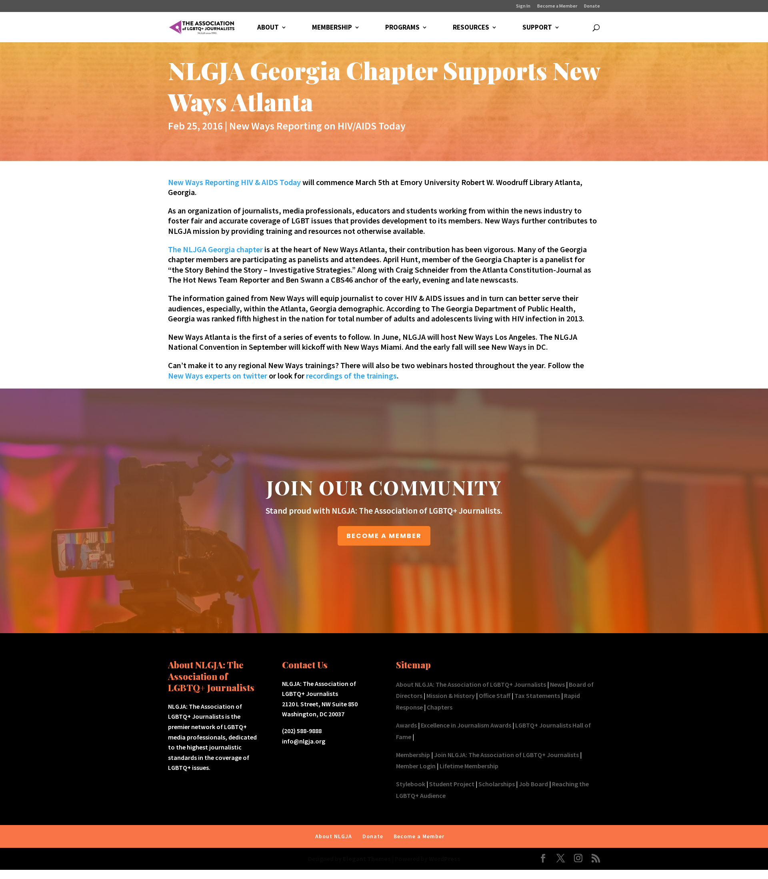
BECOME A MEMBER (384, 535)
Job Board (533, 784)
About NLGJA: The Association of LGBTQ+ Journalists (471, 684)
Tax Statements (537, 696)
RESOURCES (471, 28)
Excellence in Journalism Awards (466, 725)
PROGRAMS (402, 28)
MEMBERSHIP (332, 28)
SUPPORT (537, 28)
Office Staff (494, 696)
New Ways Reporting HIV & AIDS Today (234, 182)
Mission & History (450, 696)
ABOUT (268, 28)
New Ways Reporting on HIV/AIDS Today (317, 125)
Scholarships (496, 784)
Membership (413, 755)
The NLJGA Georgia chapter (215, 249)
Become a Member (557, 6)
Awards (406, 725)
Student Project (451, 784)
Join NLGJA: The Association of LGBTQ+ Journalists (506, 755)
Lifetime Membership (469, 766)
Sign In (523, 6)
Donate (592, 6)
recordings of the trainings (351, 376)
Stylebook (410, 784)
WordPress (444, 859)
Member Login (416, 766)
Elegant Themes (367, 859)
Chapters (439, 707)
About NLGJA (333, 836)
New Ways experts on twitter (217, 376)
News (557, 684)
